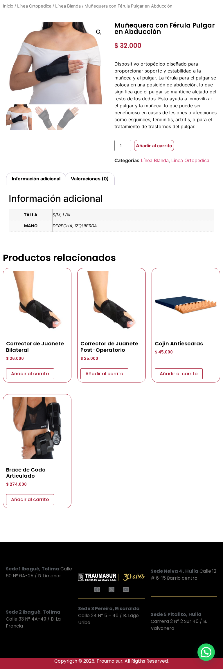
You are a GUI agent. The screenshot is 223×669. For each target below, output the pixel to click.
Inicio (8, 6)
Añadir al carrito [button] (30, 373)
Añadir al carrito (154, 145)
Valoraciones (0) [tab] (90, 179)
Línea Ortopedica (34, 6)
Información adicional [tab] (36, 179)
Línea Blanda (68, 6)
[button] (98, 32)
